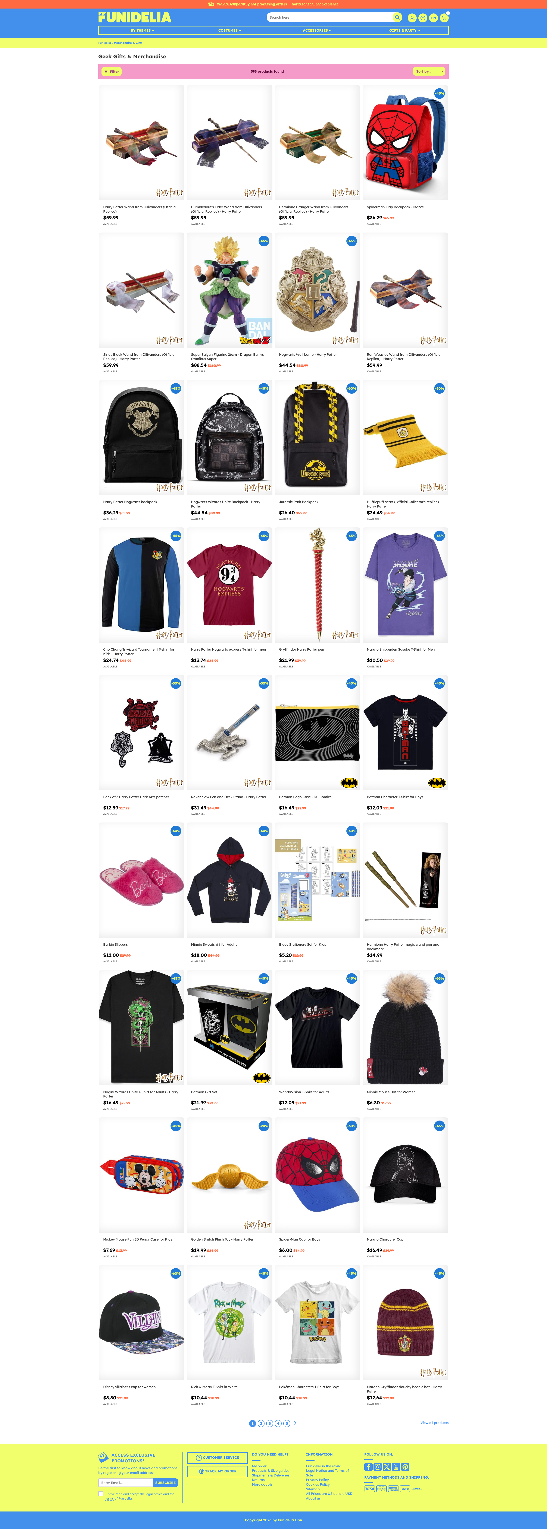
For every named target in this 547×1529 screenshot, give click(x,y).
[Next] (295, 1423)
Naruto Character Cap (385, 1239)
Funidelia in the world (323, 1466)
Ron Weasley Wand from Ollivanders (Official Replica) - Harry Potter (404, 356)
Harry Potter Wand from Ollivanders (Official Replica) (139, 209)
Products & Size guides (270, 1470)
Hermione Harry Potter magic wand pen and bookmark (403, 946)
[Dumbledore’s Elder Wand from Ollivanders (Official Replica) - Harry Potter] (229, 142)
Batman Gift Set (204, 1092)
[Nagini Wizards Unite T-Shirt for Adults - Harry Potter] (141, 1028)
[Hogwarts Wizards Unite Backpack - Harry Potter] (229, 437)
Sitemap (313, 1489)
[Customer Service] (422, 17)
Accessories (315, 30)
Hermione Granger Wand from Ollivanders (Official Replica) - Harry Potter (313, 209)
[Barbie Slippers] (141, 880)
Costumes (228, 30)
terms (109, 1498)
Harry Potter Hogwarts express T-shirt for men (228, 649)
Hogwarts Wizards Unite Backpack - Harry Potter (225, 504)
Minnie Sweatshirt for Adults (214, 944)
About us (313, 1498)
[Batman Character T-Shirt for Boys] (405, 732)
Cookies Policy (318, 1484)
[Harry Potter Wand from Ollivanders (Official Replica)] (141, 142)
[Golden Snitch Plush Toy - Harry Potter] (229, 1175)
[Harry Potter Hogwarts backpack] (141, 437)
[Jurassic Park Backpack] (317, 437)
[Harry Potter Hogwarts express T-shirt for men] (229, 585)
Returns (258, 1480)
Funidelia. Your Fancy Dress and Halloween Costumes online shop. (135, 17)
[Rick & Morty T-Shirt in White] (229, 1322)
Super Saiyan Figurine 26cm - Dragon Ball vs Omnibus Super (227, 356)
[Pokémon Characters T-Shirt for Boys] (317, 1322)
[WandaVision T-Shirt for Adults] (317, 1028)
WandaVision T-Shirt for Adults (304, 1092)
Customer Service (220, 1457)
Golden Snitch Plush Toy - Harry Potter (222, 1239)
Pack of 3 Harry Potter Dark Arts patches (136, 797)
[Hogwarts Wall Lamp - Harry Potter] (317, 290)
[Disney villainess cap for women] (141, 1322)
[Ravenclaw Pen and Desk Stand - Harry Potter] (229, 732)
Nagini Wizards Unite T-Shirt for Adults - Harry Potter (140, 1094)
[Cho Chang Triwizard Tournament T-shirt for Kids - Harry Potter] (141, 585)
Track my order (220, 1471)
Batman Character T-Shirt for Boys (395, 797)
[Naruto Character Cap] (405, 1175)
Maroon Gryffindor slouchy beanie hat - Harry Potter (404, 1389)
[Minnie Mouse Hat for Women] (405, 1028)
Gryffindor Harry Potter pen (301, 649)
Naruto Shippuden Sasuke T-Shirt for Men (401, 649)
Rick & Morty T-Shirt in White (214, 1387)
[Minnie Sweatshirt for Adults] (229, 880)
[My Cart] (444, 17)
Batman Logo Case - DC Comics (305, 797)
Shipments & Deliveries (271, 1475)
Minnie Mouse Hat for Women (391, 1092)
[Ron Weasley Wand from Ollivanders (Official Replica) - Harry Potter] (405, 290)
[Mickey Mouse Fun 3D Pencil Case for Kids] (141, 1175)
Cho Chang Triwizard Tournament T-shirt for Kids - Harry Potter (138, 651)
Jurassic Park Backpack (298, 502)
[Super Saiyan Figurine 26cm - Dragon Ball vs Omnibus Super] (229, 290)
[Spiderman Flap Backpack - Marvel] (405, 142)
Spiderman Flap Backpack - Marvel (396, 207)
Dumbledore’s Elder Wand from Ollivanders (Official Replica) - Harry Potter (226, 209)
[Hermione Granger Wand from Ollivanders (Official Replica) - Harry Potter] (317, 142)
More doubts (262, 1484)
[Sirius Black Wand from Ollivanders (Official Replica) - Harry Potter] (141, 290)
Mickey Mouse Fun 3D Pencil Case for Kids (137, 1239)
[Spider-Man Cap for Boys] (317, 1175)
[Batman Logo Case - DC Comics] (317, 732)
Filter (114, 71)
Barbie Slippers (115, 944)
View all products (435, 1423)
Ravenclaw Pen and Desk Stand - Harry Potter (228, 797)
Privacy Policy (317, 1480)
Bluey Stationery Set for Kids (302, 944)
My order (259, 1466)
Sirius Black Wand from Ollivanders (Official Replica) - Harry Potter (139, 356)
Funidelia (104, 42)
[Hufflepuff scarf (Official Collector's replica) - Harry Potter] (405, 437)
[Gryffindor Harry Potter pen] (317, 585)
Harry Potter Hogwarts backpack (130, 502)
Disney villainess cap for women (129, 1387)
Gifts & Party (402, 30)
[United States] (368, 1467)
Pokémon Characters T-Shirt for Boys (309, 1387)
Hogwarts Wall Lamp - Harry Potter (308, 354)
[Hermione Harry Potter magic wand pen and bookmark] (405, 880)
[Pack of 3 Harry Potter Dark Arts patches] (141, 732)
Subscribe (165, 1483)
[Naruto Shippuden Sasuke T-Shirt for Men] (405, 585)
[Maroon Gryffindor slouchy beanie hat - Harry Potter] (405, 1322)
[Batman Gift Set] (229, 1028)
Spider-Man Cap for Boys (299, 1239)
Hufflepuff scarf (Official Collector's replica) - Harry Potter (404, 504)
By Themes (141, 30)
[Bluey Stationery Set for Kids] (317, 880)
